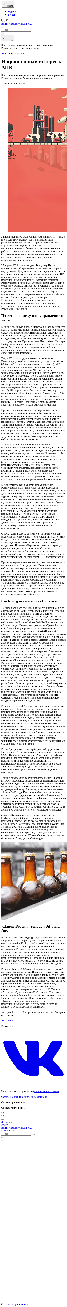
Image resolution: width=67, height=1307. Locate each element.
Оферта (5, 1096)
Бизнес (21, 53)
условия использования (46, 1091)
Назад (9, 6)
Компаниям (29, 1096)
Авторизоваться (10, 1020)
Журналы (13, 11)
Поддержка (16, 1096)
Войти (4, 23)
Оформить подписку (20, 23)
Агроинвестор (9, 53)
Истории (42, 1096)
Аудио (11, 14)
